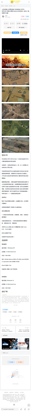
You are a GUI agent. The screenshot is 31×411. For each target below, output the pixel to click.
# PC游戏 (5, 311)
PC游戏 (6, 5)
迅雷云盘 (16, 32)
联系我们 (17, 392)
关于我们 (22, 392)
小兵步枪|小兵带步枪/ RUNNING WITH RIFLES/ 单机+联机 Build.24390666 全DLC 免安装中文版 (15, 11)
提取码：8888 (23, 35)
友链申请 (6, 392)
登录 (12, 362)
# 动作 (10, 311)
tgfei (6, 15)
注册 (21, 362)
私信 (28, 16)
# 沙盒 (15, 311)
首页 (3, 5)
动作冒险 (10, 5)
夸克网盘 (8, 32)
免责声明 (11, 392)
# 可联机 (20, 311)
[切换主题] (28, 405)
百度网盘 (24, 32)
